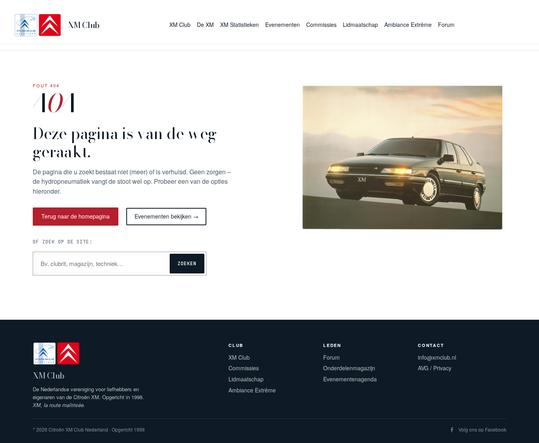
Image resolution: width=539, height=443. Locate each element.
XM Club (83, 25)
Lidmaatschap (246, 379)
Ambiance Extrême (252, 390)
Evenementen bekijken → (166, 216)
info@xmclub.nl (437, 357)
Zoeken (187, 263)
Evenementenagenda (350, 379)
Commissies (243, 368)
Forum (331, 357)
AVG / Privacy (434, 368)
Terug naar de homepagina (75, 216)
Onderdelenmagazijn (349, 368)
